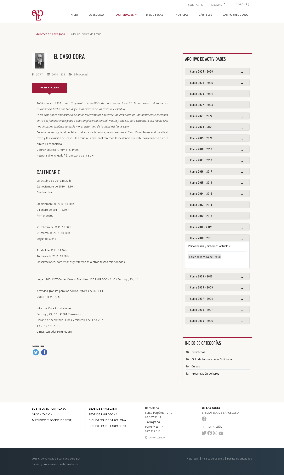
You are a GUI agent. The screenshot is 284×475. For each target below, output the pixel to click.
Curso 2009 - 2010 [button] (201, 276)
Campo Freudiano (235, 14)
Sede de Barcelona (103, 408)
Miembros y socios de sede (51, 420)
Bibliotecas (81, 74)
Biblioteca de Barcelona (107, 420)
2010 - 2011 (59, 74)
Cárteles (205, 14)
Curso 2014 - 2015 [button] (201, 193)
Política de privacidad (239, 458)
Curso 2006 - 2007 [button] (201, 309)
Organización (42, 414)
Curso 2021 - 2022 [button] (201, 115)
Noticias (181, 14)
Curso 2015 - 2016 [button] (201, 182)
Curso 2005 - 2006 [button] (201, 320)
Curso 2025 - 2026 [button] (201, 71)
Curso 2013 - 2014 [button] (201, 204)
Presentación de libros (205, 373)
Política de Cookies (213, 458)
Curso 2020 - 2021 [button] (201, 126)
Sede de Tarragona (103, 414)
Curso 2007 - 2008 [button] (201, 298)
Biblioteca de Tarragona (50, 34)
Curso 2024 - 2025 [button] (201, 82)
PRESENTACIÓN (49, 87)
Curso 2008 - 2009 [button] (201, 287)
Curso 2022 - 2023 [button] (201, 104)
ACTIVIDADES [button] (125, 14)
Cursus (195, 366)
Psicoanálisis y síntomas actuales (209, 246)
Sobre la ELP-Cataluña (49, 408)
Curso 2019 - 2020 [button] (201, 138)
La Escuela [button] (96, 14)
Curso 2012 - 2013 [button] (201, 215)
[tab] (217, 71)
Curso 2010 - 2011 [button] (201, 237)
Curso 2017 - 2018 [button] (201, 160)
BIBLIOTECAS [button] (154, 14)
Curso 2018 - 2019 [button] (201, 149)
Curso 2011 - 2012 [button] (201, 226)
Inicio (74, 14)
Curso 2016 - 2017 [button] (201, 171)
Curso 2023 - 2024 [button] (201, 93)
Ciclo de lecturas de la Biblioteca (211, 359)
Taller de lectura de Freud (205, 257)
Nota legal (193, 458)
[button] (217, 4)
